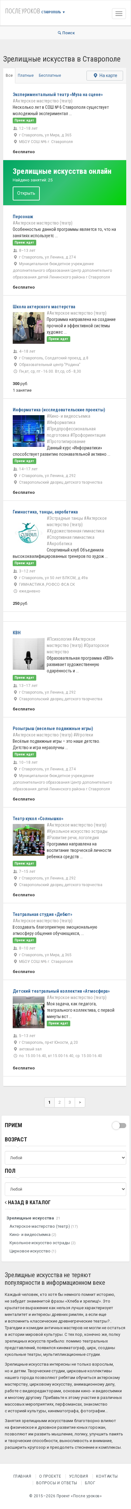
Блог (90, 1483)
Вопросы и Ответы (56, 1483)
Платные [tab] (26, 75)
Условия (78, 1476)
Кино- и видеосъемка (33, 1234)
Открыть (26, 193)
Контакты (107, 1476)
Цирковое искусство (33, 1251)
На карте (108, 75)
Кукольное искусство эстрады (43, 1242)
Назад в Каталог (29, 1202)
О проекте (50, 1476)
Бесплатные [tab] (50, 75)
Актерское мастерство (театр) (44, 1226)
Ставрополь (53, 12)
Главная (22, 1476)
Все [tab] (9, 75)
